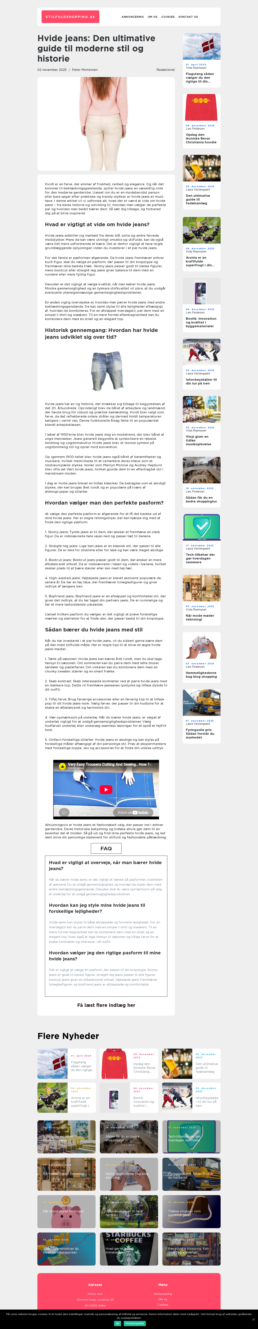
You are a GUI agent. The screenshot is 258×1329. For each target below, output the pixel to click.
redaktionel (166, 70)
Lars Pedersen (195, 128)
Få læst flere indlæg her (106, 1005)
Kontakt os (188, 16)
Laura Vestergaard (198, 189)
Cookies (168, 16)
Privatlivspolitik (135, 1323)
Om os (153, 16)
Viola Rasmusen (196, 67)
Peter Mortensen (85, 70)
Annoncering (132, 16)
